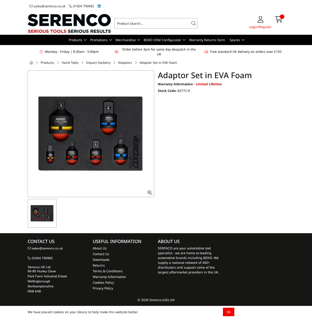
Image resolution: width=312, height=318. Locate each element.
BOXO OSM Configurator (162, 40)
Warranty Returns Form (207, 40)
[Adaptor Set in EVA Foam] (91, 133)
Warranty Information (109, 277)
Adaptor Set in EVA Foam (158, 62)
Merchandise (126, 40)
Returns (99, 265)
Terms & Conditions (108, 271)
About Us (100, 248)
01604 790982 (83, 6)
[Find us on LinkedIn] (99, 6)
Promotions (99, 40)
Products (75, 40)
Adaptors (125, 62)
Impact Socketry (98, 62)
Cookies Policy (103, 282)
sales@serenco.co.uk (49, 6)
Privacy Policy (103, 288)
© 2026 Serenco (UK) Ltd (156, 300)
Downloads (101, 259)
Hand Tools (70, 62)
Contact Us (101, 254)
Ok (229, 312)
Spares (235, 40)
